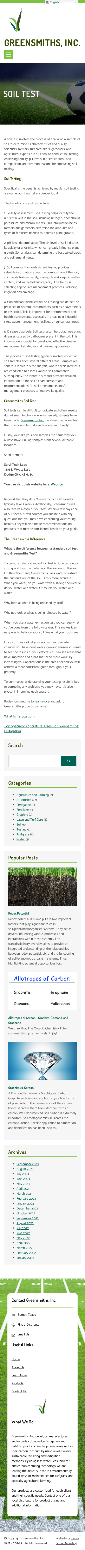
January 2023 (25, 1203)
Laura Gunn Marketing (67, 1541)
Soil (19, 824)
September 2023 (28, 1164)
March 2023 (24, 1194)
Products (18, 1383)
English (54, 2)
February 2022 (26, 1253)
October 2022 (26, 1213)
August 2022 (25, 1223)
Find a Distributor (29, 1324)
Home (16, 1359)
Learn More (19, 1375)
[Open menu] (8, 54)
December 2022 (27, 1208)
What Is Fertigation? (19, 716)
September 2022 (28, 1218)
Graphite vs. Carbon (21, 1088)
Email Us (24, 1334)
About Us (18, 1367)
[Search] (68, 761)
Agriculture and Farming (33, 795)
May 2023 (23, 1184)
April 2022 (23, 1243)
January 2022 (25, 1258)
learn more (42, 701)
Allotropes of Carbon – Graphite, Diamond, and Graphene (38, 1020)
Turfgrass (23, 834)
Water (21, 839)
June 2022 (23, 1233)
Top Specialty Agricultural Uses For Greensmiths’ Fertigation (41, 728)
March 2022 (25, 1248)
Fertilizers (23, 810)
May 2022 (23, 1238)
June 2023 (23, 1179)
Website (57, 484)
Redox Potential (18, 913)
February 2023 (26, 1198)
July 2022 (23, 1228)
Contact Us (19, 1391)
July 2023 (23, 1174)
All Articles (24, 800)
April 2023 (23, 1189)
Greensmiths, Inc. (42, 42)
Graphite (22, 815)
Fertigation (24, 805)
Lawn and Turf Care (30, 819)
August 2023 (25, 1169)
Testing (21, 829)
